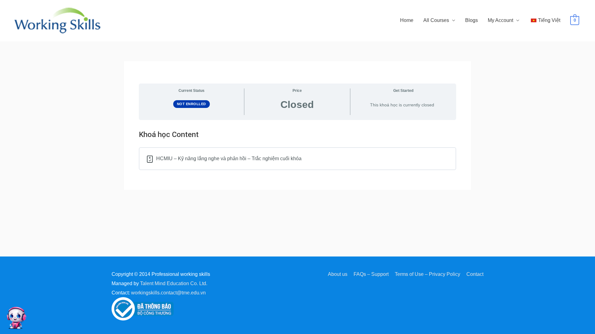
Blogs (471, 20)
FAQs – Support (371, 274)
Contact (474, 274)
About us (337, 274)
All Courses (436, 20)
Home (406, 20)
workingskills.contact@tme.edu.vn (168, 292)
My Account (500, 20)
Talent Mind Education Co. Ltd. (173, 283)
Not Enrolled (191, 104)
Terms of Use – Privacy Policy (427, 274)
